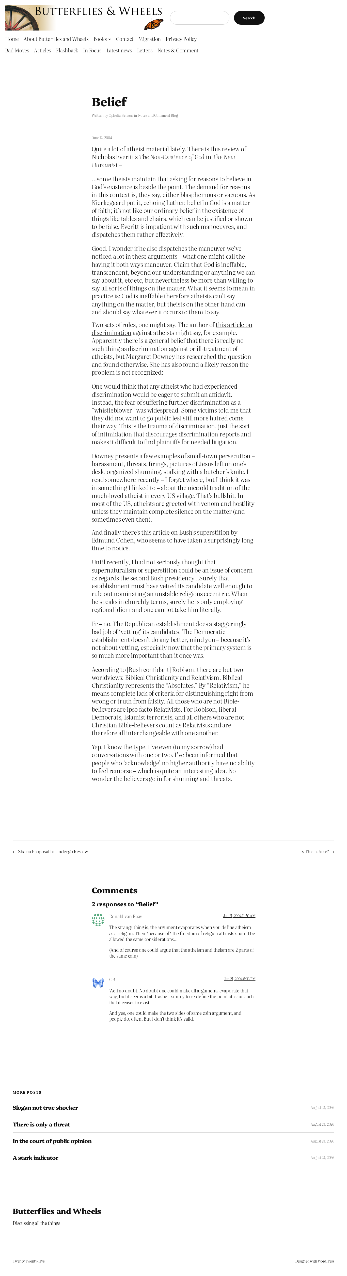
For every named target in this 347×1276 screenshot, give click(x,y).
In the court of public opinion (52, 1141)
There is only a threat (41, 1124)
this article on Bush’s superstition (185, 531)
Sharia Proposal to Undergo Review (53, 851)
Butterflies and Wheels (57, 1210)
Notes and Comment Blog (158, 115)
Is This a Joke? (314, 851)
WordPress (326, 1261)
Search (249, 17)
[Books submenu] (109, 38)
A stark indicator (35, 1157)
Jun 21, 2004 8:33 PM (239, 978)
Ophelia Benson (121, 115)
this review (225, 148)
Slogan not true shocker (45, 1107)
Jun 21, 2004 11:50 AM (239, 915)
